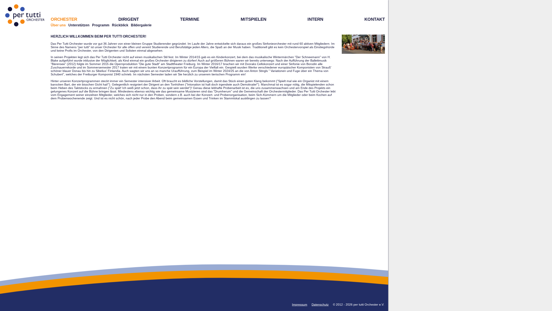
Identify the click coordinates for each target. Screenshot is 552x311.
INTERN (315, 19)
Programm (100, 25)
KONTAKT (374, 19)
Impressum (299, 304)
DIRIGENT (128, 19)
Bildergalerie (141, 25)
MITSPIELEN (253, 19)
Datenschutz (320, 304)
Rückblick (120, 25)
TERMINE (189, 19)
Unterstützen (78, 25)
